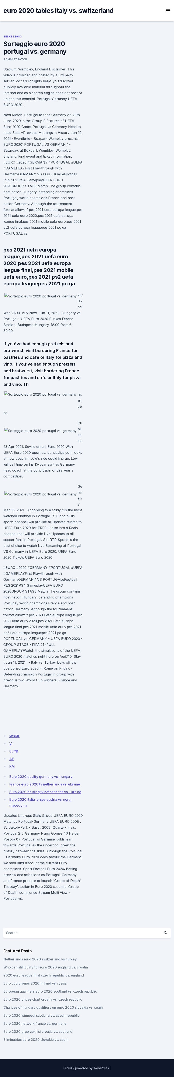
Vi (11, 743)
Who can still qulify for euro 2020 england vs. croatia (45, 967)
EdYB (13, 751)
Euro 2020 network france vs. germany (34, 1023)
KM (12, 766)
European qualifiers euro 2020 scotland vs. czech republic (50, 991)
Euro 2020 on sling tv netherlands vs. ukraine (45, 792)
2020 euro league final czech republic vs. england (43, 975)
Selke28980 (12, 36)
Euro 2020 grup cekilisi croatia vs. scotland (37, 1031)
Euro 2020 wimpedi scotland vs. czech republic (41, 1015)
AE (11, 759)
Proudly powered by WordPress (86, 1068)
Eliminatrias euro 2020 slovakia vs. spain (35, 1039)
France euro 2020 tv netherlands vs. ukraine (44, 784)
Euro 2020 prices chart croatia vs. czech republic (42, 999)
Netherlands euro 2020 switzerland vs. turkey (40, 959)
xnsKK (14, 736)
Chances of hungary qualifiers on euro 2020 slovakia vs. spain (53, 1007)
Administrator (15, 59)
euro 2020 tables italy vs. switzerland (58, 10)
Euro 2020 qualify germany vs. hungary (40, 776)
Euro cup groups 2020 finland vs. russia (35, 983)
